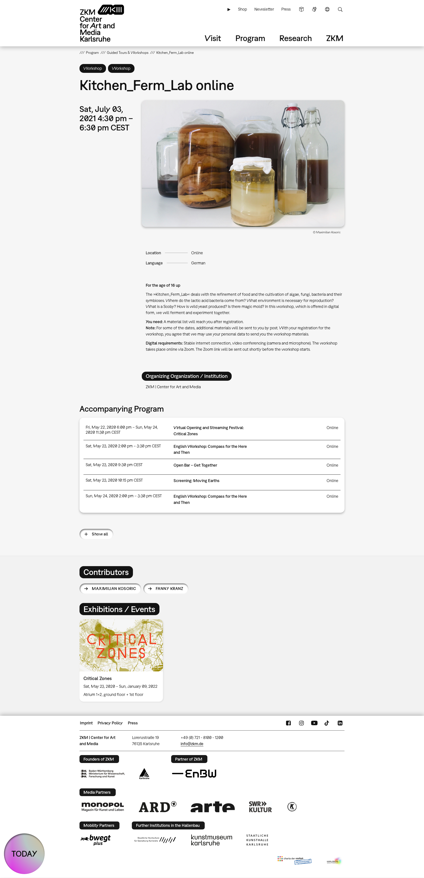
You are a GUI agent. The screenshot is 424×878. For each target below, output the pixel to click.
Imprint (86, 723)
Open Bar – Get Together (195, 465)
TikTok (327, 723)
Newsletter (264, 9)
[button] (243, 163)
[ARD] (157, 806)
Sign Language (314, 9)
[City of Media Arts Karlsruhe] (335, 861)
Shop (242, 9)
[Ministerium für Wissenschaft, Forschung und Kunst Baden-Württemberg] (103, 774)
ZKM (334, 38)
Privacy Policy (110, 723)
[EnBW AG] (194, 774)
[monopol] (103, 807)
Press (286, 9)
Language (327, 9)
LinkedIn (340, 723)
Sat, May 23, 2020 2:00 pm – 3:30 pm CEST (123, 446)
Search (340, 9)
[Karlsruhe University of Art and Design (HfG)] (155, 840)
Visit (213, 38)
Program (250, 38)
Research (295, 38)
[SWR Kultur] (260, 806)
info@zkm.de (192, 743)
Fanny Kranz (169, 588)
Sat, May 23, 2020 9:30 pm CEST (114, 464)
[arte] (213, 806)
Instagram (301, 723)
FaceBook (288, 723)
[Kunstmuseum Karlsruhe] (211, 840)
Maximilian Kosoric (114, 588)
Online (197, 253)
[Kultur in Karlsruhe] (291, 806)
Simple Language (301, 9)
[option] (123, 660)
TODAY (24, 853)
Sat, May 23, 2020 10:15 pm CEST (114, 480)
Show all (100, 534)
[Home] (108, 23)
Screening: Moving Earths (197, 480)
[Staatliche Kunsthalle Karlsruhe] (257, 840)
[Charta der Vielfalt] (294, 861)
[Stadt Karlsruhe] (144, 773)
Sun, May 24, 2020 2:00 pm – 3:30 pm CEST (124, 496)
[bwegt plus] (96, 840)
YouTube (314, 723)
